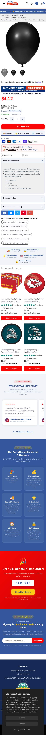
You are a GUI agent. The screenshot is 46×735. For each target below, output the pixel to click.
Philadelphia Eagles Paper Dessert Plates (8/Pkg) (11, 350)
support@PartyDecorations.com (23, 670)
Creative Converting (15, 111)
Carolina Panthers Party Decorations (15, 239)
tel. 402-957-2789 (23, 674)
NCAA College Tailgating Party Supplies (13, 17)
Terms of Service (36, 646)
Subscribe (38, 640)
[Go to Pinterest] (23, 213)
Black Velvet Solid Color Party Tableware (17, 234)
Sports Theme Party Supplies (14, 15)
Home (2, 15)
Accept (22, 717)
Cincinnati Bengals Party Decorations (15, 243)
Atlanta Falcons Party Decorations (14, 226)
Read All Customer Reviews (23, 432)
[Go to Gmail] (30, 213)
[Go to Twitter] (17, 213)
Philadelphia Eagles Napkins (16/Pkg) (31, 350)
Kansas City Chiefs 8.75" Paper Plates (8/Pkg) (33, 300)
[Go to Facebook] (4, 213)
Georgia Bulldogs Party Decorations (11, 20)
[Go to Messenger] (11, 213)
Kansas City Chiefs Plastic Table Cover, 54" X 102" (11, 300)
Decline (22, 723)
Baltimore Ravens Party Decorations (15, 230)
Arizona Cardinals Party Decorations (15, 222)
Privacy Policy (31, 711)
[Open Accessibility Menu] (31, 3)
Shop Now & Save (23, 592)
